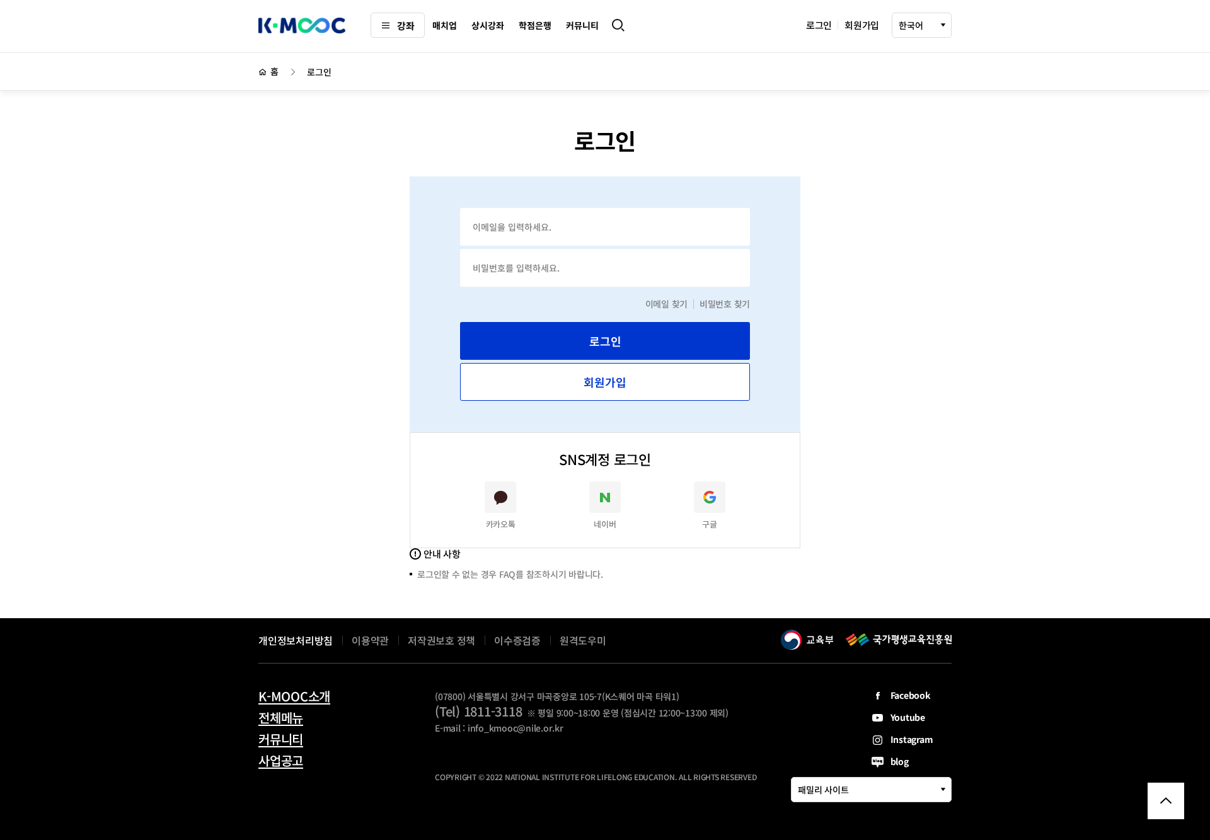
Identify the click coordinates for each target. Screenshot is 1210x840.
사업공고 (280, 760)
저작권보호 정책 (441, 640)
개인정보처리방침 (295, 640)
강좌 (406, 25)
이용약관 (370, 640)
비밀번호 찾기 (725, 303)
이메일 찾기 (666, 303)
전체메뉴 (280, 717)
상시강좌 (487, 25)
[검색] (618, 25)
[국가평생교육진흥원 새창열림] (899, 639)
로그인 (819, 25)
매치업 (444, 25)
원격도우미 (583, 642)
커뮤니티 (582, 25)
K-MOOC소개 (294, 696)
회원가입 (861, 25)
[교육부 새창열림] (807, 640)
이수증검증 (517, 640)
